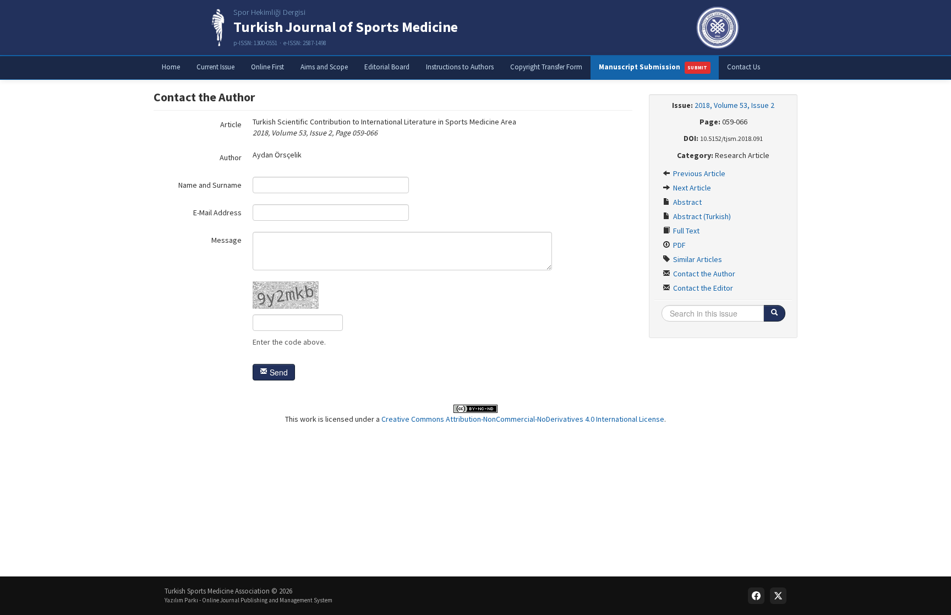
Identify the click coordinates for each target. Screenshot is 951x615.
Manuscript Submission (653, 67)
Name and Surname (210, 185)
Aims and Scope (324, 67)
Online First (267, 67)
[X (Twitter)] (778, 595)
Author (231, 157)
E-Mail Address (217, 212)
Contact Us (743, 67)
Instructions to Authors (460, 67)
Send (277, 372)
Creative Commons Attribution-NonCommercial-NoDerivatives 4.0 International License (522, 419)
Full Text (685, 231)
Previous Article (698, 173)
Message (226, 240)
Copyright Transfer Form (546, 67)
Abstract (686, 202)
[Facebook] (756, 595)
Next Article (691, 188)
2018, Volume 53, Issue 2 (734, 105)
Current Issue (215, 67)
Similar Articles (696, 259)
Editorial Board (386, 67)
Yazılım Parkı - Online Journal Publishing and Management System (248, 600)
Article (231, 124)
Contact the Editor (702, 288)
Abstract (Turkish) (701, 216)
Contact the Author (703, 274)
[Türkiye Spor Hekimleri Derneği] (718, 28)
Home (171, 67)
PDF (678, 245)
